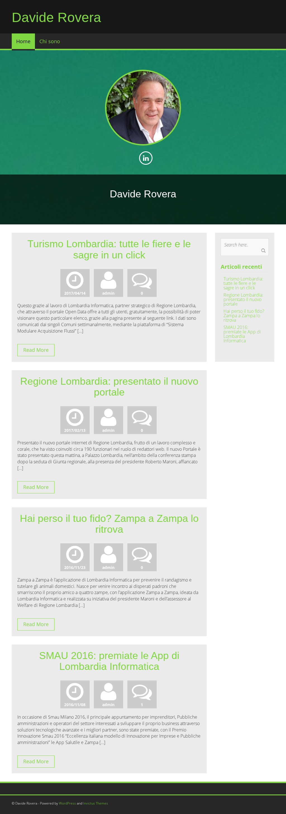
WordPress (67, 803)
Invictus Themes (95, 803)
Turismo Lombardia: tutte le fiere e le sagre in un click (109, 249)
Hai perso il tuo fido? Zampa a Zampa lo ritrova (109, 524)
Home (23, 41)
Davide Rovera (56, 17)
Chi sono (49, 41)
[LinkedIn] (146, 159)
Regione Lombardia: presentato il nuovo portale (109, 386)
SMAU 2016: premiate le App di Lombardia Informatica (109, 661)
